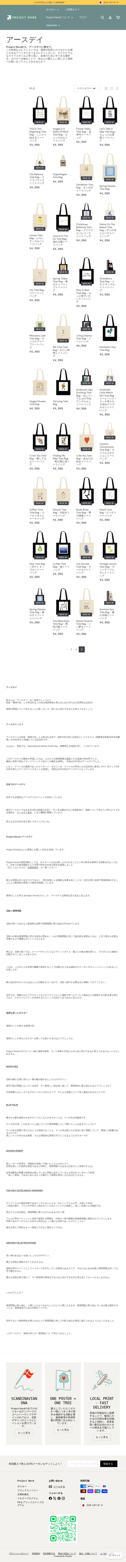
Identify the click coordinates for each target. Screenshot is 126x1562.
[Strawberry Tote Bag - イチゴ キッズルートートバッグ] (110, 277)
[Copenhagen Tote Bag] (63, 168)
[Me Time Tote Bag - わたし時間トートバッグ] (63, 338)
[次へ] (82, 649)
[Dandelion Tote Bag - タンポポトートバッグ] (86, 175)
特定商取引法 (49, 1553)
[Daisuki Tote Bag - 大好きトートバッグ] (63, 500)
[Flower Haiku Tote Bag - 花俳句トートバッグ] (86, 120)
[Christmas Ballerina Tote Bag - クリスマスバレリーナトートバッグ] (86, 223)
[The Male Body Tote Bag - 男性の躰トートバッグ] (63, 612)
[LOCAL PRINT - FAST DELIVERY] (102, 1380)
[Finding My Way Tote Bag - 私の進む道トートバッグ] (63, 447)
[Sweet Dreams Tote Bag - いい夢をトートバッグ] (86, 612)
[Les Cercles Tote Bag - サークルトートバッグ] (86, 555)
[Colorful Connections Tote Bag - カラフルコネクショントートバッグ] (110, 444)
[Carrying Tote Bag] (63, 390)
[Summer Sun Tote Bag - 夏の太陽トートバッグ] (110, 606)
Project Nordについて (58, 17)
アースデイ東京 (24, 812)
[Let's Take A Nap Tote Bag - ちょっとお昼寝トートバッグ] (110, 122)
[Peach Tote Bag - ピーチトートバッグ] (110, 500)
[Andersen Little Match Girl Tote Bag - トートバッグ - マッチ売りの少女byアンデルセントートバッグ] (110, 393)
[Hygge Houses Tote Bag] (40, 390)
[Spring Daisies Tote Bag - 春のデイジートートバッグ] (40, 606)
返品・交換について (88, 1553)
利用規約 (36, 1553)
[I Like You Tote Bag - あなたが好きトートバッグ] (86, 447)
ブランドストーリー (27, 1490)
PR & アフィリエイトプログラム (30, 1504)
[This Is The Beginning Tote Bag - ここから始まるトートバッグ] (40, 122)
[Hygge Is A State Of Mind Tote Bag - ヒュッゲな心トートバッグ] (63, 122)
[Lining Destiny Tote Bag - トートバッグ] (86, 331)
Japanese (52, 25)
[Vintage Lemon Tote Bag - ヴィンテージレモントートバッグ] (110, 557)
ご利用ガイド (72, 9)
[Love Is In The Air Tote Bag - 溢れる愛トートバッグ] (63, 227)
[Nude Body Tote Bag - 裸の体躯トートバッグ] (86, 501)
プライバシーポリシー (19, 1553)
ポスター (51, 9)
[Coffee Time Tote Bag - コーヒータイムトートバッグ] (40, 501)
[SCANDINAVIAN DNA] (24, 1380)
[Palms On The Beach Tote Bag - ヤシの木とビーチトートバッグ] (110, 223)
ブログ (83, 17)
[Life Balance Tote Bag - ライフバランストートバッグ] (40, 171)
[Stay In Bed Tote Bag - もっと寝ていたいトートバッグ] (86, 283)
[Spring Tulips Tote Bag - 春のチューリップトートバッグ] (63, 277)
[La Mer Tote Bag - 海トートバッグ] (63, 554)
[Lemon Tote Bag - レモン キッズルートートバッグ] (40, 227)
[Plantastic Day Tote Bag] (110, 335)
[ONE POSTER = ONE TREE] (63, 1380)
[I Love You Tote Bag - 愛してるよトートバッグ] (40, 447)
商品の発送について (67, 1553)
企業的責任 (33, 867)
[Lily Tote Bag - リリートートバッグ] (40, 280)
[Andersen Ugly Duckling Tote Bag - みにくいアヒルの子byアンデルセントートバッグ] (86, 390)
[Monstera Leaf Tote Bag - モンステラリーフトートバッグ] (40, 334)
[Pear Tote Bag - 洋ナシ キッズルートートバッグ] (40, 555)
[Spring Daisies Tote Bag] (110, 174)
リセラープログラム (27, 1498)
